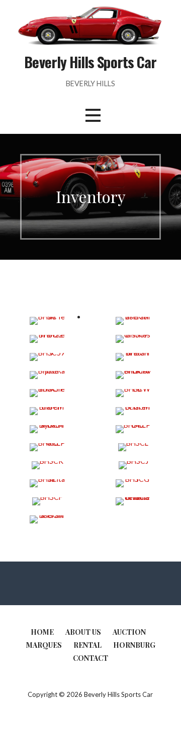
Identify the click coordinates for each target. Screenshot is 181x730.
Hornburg (134, 645)
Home (42, 632)
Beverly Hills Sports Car (90, 61)
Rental (87, 645)
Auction (129, 632)
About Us (83, 632)
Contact (90, 658)
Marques (44, 645)
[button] (93, 115)
